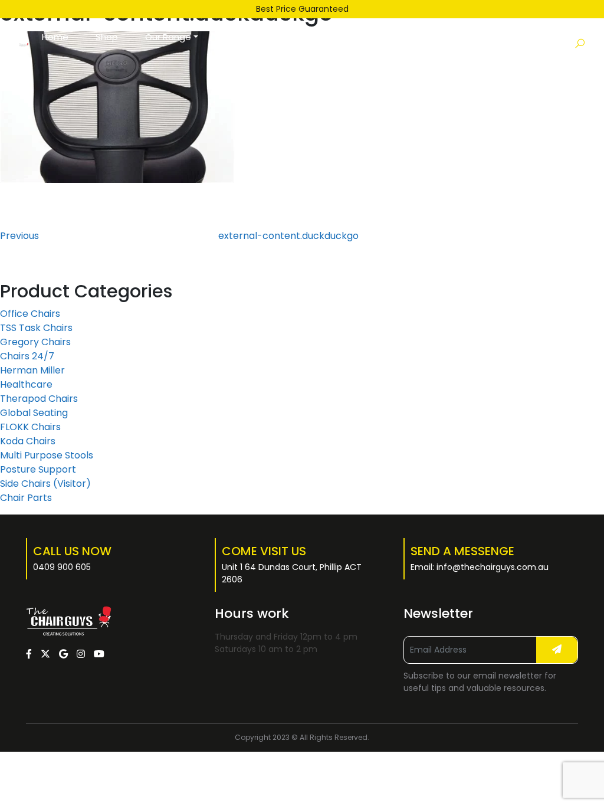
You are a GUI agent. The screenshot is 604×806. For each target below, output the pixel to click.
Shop (107, 37)
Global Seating (34, 413)
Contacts (364, 37)
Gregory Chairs (35, 342)
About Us (302, 44)
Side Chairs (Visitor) (45, 483)
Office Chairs (30, 313)
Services (243, 37)
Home (55, 37)
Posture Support (38, 469)
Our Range (168, 37)
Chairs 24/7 (27, 356)
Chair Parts (26, 497)
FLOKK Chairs (30, 427)
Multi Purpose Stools (46, 455)
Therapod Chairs (39, 398)
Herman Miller (32, 370)
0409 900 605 (62, 567)
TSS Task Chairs (36, 328)
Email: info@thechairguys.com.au (480, 567)
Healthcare (26, 384)
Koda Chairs (27, 441)
